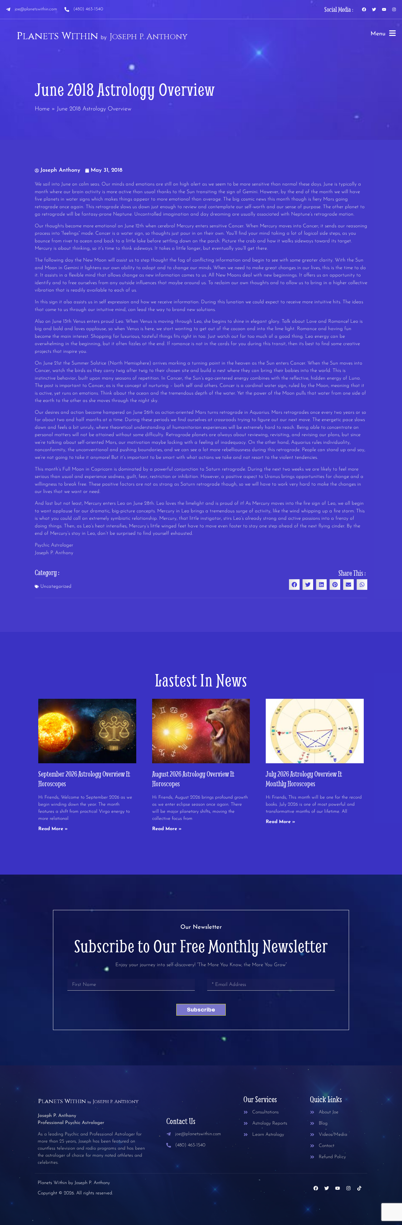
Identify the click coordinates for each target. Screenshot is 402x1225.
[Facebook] (364, 9)
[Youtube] (384, 9)
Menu (378, 34)
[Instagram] (394, 9)
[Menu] (392, 33)
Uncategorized (56, 586)
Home (42, 109)
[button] (294, 584)
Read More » (53, 829)
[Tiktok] (359, 1188)
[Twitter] (374, 9)
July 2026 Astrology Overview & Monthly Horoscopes (304, 778)
